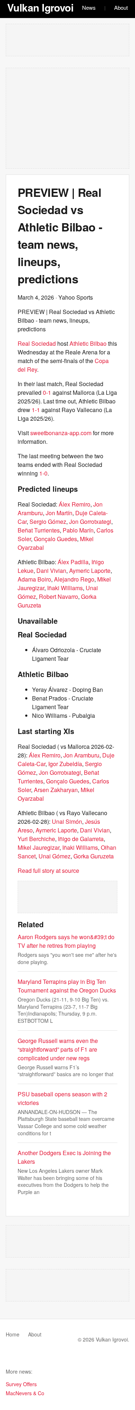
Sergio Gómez (48, 521)
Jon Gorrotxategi (90, 521)
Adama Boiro (34, 579)
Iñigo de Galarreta (81, 839)
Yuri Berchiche (36, 839)
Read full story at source (48, 870)
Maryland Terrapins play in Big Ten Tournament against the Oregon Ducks (67, 985)
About (121, 7)
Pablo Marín (78, 530)
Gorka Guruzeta (93, 856)
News (89, 7)
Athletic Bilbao (88, 343)
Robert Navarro (58, 596)
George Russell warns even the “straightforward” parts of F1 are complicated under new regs (58, 1049)
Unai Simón (67, 821)
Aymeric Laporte (90, 570)
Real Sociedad (37, 343)
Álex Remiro (74, 504)
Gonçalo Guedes (55, 539)
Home (12, 1334)
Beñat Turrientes (39, 530)
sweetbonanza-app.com (60, 433)
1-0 (43, 473)
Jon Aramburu (81, 755)
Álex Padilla (73, 562)
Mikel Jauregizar (38, 847)
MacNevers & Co (25, 1393)
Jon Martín (59, 513)
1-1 (36, 410)
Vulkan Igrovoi (40, 7)
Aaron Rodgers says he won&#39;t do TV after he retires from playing (66, 941)
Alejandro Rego (74, 579)
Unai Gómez (55, 856)
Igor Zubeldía (65, 764)
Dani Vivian (51, 570)
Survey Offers (21, 1384)
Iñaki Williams (65, 588)
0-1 (47, 392)
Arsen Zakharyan (56, 790)
